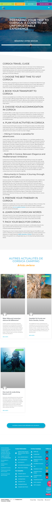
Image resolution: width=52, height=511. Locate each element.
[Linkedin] (47, 455)
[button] (49, 7)
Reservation (20, 4)
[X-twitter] (47, 474)
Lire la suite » (5, 336)
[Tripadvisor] (47, 468)
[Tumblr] (47, 452)
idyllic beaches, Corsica (24, 234)
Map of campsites (7, 4)
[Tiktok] (47, 461)
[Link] (47, 471)
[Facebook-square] (47, 465)
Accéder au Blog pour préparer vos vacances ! (26, 425)
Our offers (30, 4)
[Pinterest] (47, 458)
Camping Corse (18, 499)
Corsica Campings (5, 499)
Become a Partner (44, 4)
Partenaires (3, 501)
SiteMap (8, 501)
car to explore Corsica (19, 207)
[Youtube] (47, 477)
